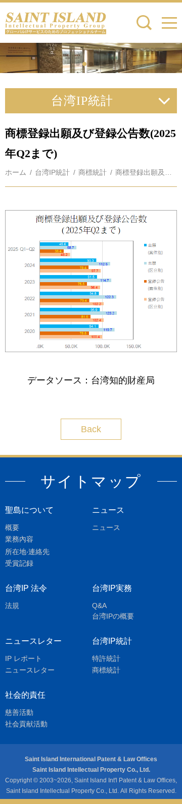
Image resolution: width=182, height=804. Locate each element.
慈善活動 (19, 712)
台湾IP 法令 (26, 588)
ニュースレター (33, 641)
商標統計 (92, 172)
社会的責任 (25, 695)
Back (91, 429)
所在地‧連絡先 (27, 552)
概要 (12, 527)
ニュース (108, 510)
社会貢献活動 (26, 724)
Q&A (99, 605)
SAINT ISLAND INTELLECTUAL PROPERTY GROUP (55, 23)
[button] (169, 22)
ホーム (15, 172)
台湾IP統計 (52, 172)
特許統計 (106, 658)
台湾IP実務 (112, 588)
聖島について (29, 510)
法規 (12, 605)
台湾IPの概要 (113, 616)
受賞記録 (19, 563)
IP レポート (23, 658)
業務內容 (19, 539)
